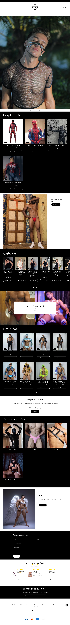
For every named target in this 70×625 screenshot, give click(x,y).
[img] (35, 565)
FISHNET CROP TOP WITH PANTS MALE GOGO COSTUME (10, 353)
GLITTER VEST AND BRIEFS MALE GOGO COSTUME (10, 382)
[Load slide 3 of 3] (37, 110)
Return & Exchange (53, 604)
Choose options (13, 151)
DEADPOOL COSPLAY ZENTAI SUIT (13, 145)
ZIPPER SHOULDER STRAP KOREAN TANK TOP (33, 272)
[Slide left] (32, 284)
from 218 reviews (34, 566)
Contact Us (36, 606)
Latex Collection (12, 449)
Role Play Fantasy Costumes (12, 479)
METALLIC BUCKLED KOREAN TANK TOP (8, 272)
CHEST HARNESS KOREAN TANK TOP (20, 272)
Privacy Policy (19, 604)
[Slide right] (37, 284)
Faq (32, 606)
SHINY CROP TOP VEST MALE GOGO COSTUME (27, 353)
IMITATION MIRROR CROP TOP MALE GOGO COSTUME (59, 382)
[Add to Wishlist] (21, 120)
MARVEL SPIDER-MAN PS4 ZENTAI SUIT (13, 182)
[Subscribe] (44, 595)
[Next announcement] (67, 1)
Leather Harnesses (56, 449)
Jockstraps (34, 449)
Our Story (14, 604)
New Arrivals (56, 204)
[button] (4, 7)
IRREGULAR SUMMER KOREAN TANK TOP (45, 272)
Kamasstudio (7, 622)
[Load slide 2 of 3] (35, 110)
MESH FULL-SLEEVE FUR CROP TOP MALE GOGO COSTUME (43, 353)
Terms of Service (27, 604)
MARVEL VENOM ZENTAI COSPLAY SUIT (57, 145)
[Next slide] (39, 110)
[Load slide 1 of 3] (33, 110)
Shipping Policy (34, 604)
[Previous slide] (30, 110)
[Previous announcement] (3, 1)
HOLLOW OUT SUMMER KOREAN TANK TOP (58, 272)
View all (35, 287)
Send (17, 556)
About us (43, 505)
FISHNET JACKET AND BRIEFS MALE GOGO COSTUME (43, 382)
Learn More (35, 411)
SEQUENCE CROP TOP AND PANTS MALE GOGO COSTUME (59, 353)
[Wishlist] (63, 7)
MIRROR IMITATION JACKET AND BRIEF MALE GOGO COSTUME (27, 382)
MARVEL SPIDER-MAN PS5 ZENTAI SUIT (35, 145)
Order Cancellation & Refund (43, 604)
